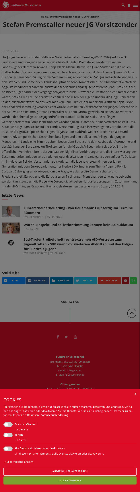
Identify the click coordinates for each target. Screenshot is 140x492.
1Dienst (20, 440)
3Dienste (21, 429)
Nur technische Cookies (19, 461)
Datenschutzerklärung (54, 415)
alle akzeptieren (70, 480)
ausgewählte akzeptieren (70, 471)
